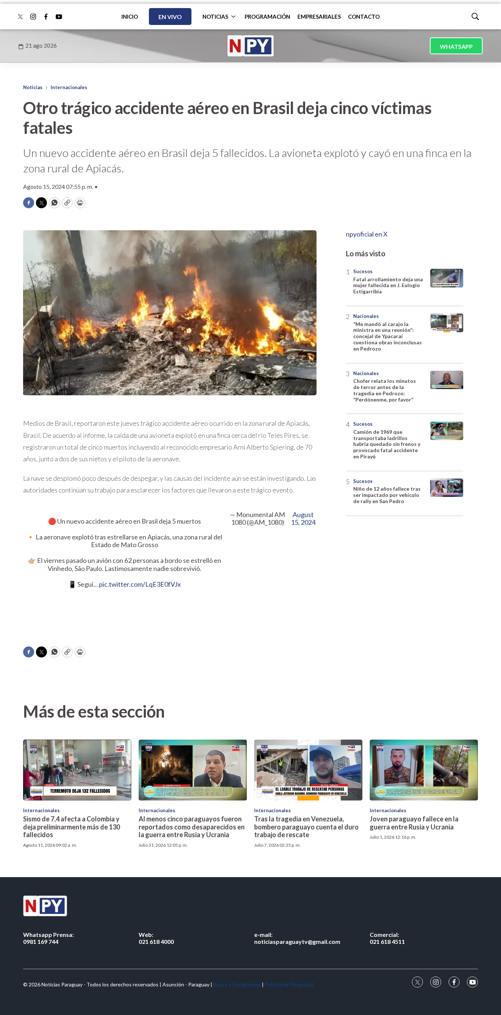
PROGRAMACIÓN (267, 16)
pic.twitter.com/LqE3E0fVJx (140, 584)
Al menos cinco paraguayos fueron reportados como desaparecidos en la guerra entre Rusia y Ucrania (192, 827)
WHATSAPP (456, 46)
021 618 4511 (387, 938)
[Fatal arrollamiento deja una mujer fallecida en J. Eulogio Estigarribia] (446, 278)
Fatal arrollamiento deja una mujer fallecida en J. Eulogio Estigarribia (388, 285)
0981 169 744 (48, 938)
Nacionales (366, 316)
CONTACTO (364, 16)
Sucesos (363, 271)
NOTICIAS (215, 16)
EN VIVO (170, 16)
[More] (233, 16)
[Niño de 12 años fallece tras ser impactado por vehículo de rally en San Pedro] (446, 488)
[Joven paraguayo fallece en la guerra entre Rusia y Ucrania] (424, 770)
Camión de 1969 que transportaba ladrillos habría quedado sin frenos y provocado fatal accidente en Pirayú (386, 444)
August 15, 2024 (303, 519)
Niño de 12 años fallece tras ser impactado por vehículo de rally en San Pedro (387, 495)
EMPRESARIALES (319, 16)
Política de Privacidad (289, 984)
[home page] (250, 46)
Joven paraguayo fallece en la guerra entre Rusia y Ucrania (414, 823)
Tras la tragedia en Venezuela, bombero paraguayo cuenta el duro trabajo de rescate (306, 827)
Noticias (33, 87)
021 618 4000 (156, 938)
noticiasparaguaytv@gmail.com (297, 938)
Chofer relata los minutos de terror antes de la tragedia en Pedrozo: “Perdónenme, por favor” (384, 390)
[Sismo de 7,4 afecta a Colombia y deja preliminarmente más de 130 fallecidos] (77, 770)
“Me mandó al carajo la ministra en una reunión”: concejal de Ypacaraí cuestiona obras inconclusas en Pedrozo (387, 336)
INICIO (129, 16)
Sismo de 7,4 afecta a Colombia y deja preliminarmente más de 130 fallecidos (71, 827)
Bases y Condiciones (237, 984)
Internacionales (69, 87)
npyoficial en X (367, 234)
